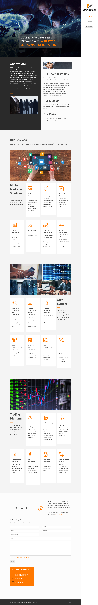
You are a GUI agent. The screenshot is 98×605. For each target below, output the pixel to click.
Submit (12, 561)
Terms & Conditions (24, 557)
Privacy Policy (15, 557)
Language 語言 (89, 26)
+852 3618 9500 (19, 578)
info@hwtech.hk (19, 582)
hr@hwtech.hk (58, 514)
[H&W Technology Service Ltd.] (89, 7)
